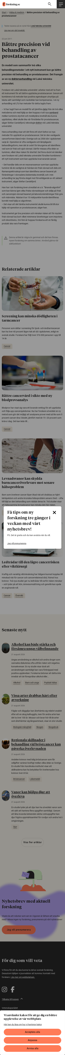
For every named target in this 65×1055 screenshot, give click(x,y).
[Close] (54, 512)
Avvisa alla (32, 1048)
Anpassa (32, 1040)
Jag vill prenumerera (16, 543)
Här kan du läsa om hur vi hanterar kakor (23, 1024)
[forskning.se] (10, 4)
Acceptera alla (32, 1032)
